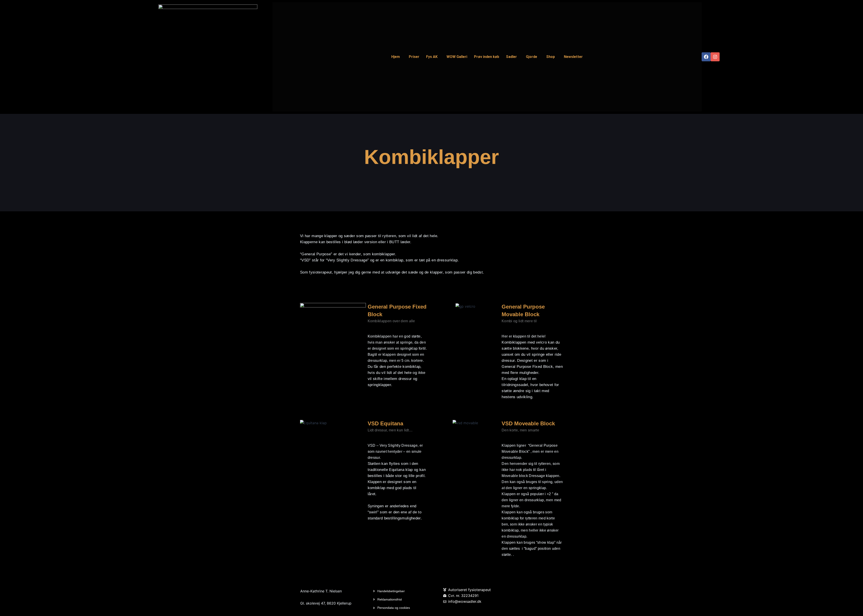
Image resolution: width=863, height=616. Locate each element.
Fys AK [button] (432, 57)
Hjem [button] (395, 57)
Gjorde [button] (531, 57)
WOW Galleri (457, 57)
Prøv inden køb (486, 57)
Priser (414, 57)
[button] (396, 57)
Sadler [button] (511, 57)
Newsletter (573, 57)
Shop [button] (550, 57)
